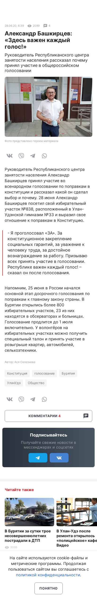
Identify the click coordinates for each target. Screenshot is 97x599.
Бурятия (68, 373)
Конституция (17, 373)
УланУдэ (14, 383)
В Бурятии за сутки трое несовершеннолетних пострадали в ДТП (28, 536)
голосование (44, 373)
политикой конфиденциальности (48, 575)
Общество (36, 383)
